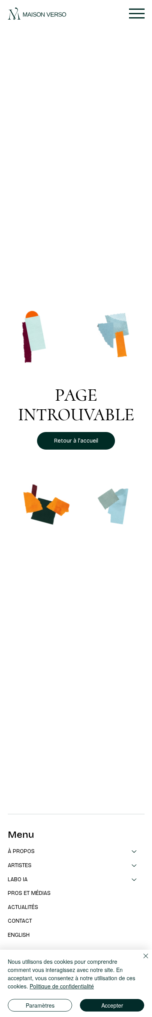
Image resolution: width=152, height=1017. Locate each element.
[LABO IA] (134, 880)
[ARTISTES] (134, 866)
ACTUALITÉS (23, 907)
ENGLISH (19, 935)
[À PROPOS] (134, 851)
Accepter (112, 1005)
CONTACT (20, 921)
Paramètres (40, 1005)
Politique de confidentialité (62, 986)
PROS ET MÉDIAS (29, 893)
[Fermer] (141, 960)
